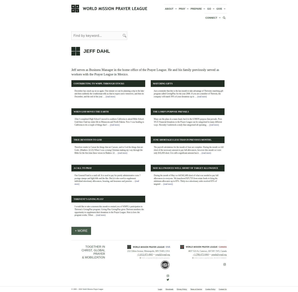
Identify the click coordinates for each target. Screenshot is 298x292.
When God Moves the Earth (91, 112)
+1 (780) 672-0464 (201, 254)
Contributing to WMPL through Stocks (99, 83)
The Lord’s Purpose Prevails (171, 112)
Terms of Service (196, 289)
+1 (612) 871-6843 (145, 254)
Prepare (196, 8)
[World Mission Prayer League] (109, 8)
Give (219, 8)
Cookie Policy (210, 289)
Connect (211, 17)
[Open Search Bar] (224, 17)
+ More (81, 230)
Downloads (169, 289)
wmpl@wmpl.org (162, 254)
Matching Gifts (163, 83)
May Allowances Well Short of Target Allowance (185, 168)
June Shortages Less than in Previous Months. (182, 140)
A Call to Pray (83, 168)
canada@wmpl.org (219, 254)
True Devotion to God (88, 140)
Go (209, 8)
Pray (182, 8)
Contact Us (223, 289)
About (169, 8)
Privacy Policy (182, 289)
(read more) (110, 96)
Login (160, 289)
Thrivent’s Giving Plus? (89, 199)
